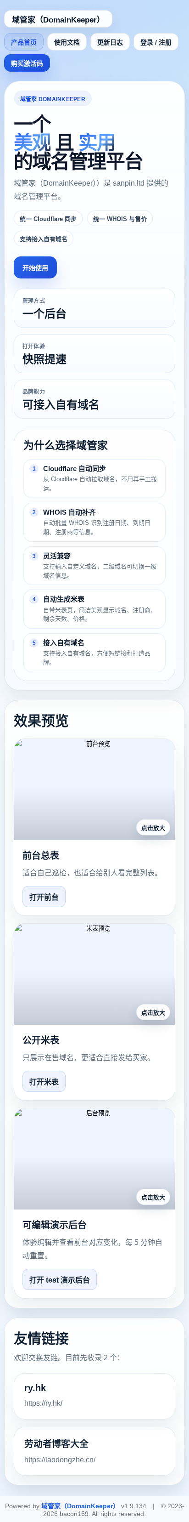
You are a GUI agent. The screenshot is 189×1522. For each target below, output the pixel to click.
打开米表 (44, 1082)
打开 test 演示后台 (59, 1280)
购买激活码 (27, 63)
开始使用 (35, 268)
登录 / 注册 (156, 42)
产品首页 (24, 42)
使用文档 (67, 42)
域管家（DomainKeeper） (58, 20)
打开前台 (44, 897)
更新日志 (110, 42)
